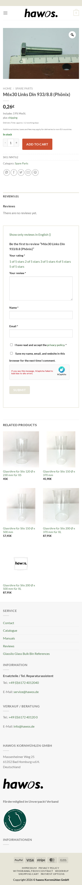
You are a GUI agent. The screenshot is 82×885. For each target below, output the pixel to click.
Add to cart (37, 144)
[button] (5, 13)
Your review (17, 273)
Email (13, 326)
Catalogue (10, 630)
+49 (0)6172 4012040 (24, 682)
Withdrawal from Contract (33, 870)
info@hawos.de (24, 726)
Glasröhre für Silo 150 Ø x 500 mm (19, 530)
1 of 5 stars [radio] (16, 261)
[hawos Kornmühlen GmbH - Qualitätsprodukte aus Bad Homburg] (41, 13)
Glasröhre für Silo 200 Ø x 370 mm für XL (59, 530)
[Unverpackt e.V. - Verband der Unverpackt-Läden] (15, 820)
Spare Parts (24, 88)
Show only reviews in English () (30, 234)
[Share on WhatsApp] (6, 172)
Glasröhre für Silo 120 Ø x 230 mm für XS (19, 473)
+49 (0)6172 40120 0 (23, 717)
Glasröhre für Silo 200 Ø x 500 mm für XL (19, 587)
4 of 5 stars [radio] (63, 261)
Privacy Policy (49, 867)
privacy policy (55, 345)
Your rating (17, 255)
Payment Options (52, 873)
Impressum (29, 867)
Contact (8, 623)
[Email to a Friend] (28, 172)
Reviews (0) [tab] (11, 196)
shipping (13, 117)
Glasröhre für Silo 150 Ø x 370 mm (59, 473)
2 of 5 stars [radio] (32, 261)
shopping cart (29, 873)
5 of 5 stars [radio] (16, 266)
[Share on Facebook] (14, 172)
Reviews (8, 646)
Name (14, 307)
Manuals (9, 638)
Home (7, 88)
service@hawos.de (26, 692)
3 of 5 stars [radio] (47, 261)
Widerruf (62, 870)
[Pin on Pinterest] (35, 172)
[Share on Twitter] (21, 172)
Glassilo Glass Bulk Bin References (26, 653)
